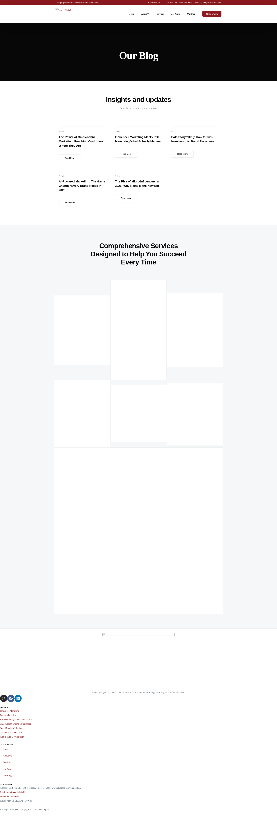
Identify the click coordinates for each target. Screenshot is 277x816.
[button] (70, 158)
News (61, 131)
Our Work (7, 769)
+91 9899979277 (154, 2)
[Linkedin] (18, 698)
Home (6, 749)
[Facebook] (10, 698)
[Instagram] (3, 698)
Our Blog (7, 775)
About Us (7, 755)
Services (7, 762)
